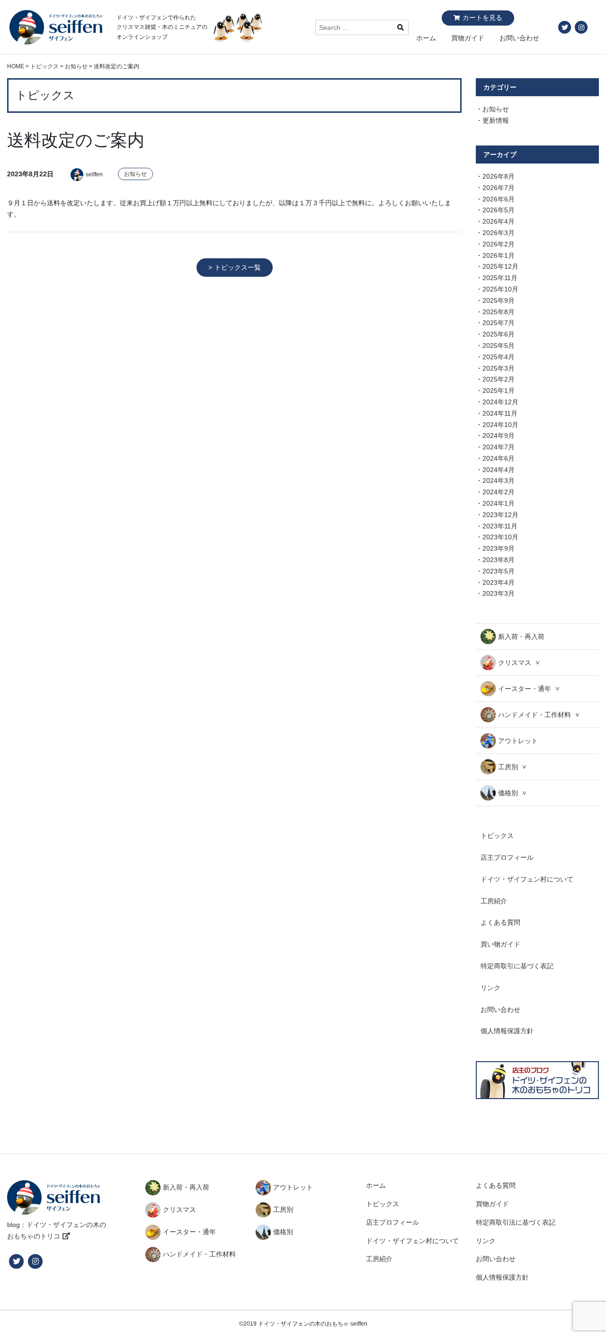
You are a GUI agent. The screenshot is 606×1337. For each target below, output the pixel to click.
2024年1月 (498, 503)
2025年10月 (500, 289)
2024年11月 (499, 413)
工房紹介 (494, 901)
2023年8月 (498, 560)
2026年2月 (498, 244)
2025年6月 (498, 334)
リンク (490, 987)
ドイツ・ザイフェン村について (527, 879)
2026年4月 (498, 221)
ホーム (426, 38)
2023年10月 (500, 537)
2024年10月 (500, 424)
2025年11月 (499, 278)
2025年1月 (498, 390)
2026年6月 (498, 199)
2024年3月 (498, 480)
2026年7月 (498, 187)
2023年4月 (498, 582)
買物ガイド (467, 38)
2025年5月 (498, 345)
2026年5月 (498, 210)
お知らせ (135, 174)
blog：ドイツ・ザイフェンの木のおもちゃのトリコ (56, 1230)
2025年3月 (498, 368)
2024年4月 (498, 469)
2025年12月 (500, 266)
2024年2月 (498, 492)
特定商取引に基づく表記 (517, 966)
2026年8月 (498, 176)
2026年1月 (498, 255)
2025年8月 (498, 312)
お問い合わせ (519, 38)
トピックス (497, 835)
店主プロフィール (507, 857)
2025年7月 (498, 323)
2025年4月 (498, 357)
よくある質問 (500, 922)
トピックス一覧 (237, 267)
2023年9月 (498, 548)
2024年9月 (498, 435)
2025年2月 (498, 379)
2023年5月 (498, 571)
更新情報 (495, 120)
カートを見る (482, 17)
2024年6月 (498, 458)
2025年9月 (498, 300)
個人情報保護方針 (507, 1031)
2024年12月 (500, 402)
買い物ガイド (500, 944)
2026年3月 (498, 232)
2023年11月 (499, 526)
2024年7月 (498, 447)
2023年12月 (500, 514)
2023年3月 (498, 593)
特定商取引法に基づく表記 (515, 1222)
